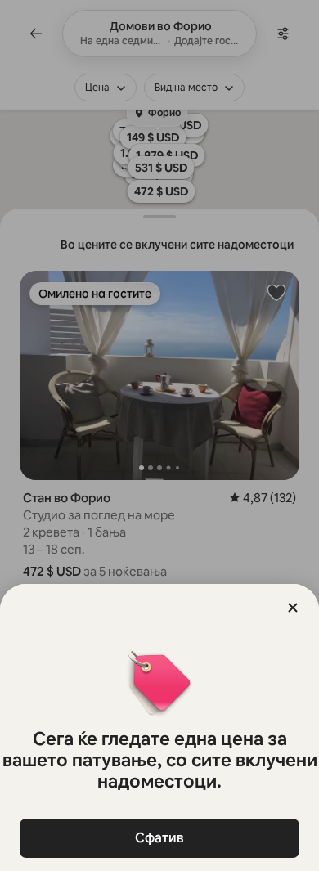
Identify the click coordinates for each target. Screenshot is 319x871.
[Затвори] (292, 607)
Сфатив (159, 837)
